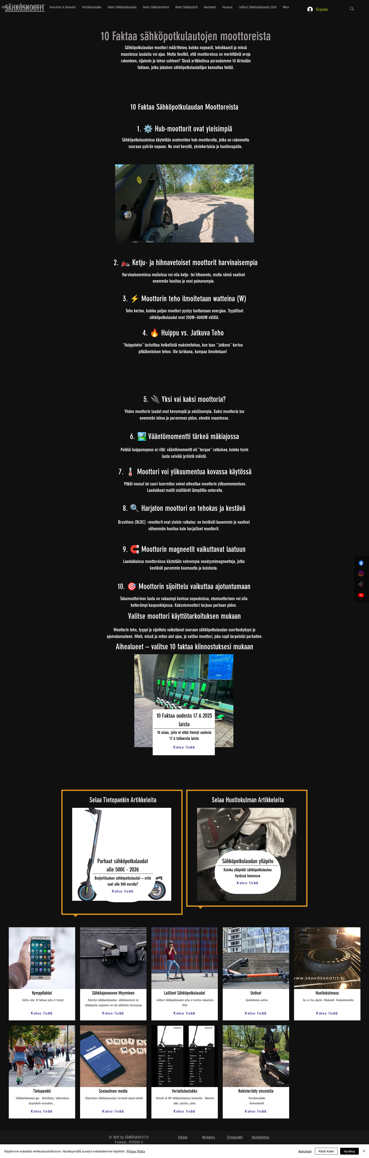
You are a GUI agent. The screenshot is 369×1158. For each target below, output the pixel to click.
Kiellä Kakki (326, 1151)
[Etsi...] (352, 8)
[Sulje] (363, 1151)
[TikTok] (361, 584)
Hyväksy (349, 1151)
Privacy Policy (136, 1151)
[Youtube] (361, 595)
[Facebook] (361, 563)
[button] (183, 700)
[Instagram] (361, 573)
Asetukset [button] (305, 1151)
